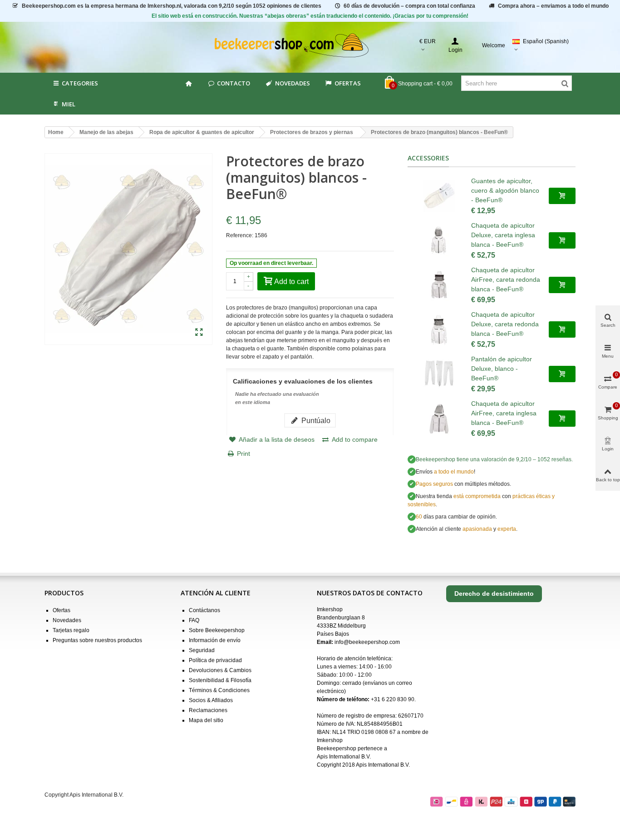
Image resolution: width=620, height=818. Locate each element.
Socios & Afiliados (211, 700)
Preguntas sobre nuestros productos (97, 640)
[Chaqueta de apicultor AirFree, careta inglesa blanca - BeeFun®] (439, 418)
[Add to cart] (562, 196)
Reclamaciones (208, 710)
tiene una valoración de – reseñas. (494, 459)
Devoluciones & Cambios (220, 670)
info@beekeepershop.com (367, 642)
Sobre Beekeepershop (217, 630)
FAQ (194, 620)
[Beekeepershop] (310, 45)
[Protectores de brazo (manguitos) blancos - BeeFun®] (199, 332)
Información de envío (215, 640)
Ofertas (348, 83)
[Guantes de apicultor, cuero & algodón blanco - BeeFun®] (439, 196)
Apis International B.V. (344, 756)
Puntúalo (315, 420)
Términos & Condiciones (219, 690)
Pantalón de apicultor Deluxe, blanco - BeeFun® (501, 368)
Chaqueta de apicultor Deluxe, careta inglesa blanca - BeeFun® (503, 235)
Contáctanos (204, 610)
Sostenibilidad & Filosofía (220, 680)
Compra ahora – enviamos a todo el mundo (553, 6)
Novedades (292, 83)
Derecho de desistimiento (494, 593)
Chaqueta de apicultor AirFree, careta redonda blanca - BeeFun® (505, 279)
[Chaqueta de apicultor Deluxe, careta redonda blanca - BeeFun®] (439, 329)
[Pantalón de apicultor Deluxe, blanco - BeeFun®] (439, 374)
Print (243, 453)
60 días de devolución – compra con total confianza (409, 6)
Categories (80, 83)
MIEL (68, 104)
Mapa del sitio (206, 720)
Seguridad (202, 650)
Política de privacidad (215, 660)
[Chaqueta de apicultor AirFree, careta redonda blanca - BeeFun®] (439, 285)
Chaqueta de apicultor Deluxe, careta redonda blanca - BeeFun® (505, 324)
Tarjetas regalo (71, 630)
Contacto (233, 83)
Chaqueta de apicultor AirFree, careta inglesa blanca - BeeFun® (503, 413)
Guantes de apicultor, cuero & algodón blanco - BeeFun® (505, 190)
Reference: (239, 235)
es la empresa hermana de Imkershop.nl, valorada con (171, 6)
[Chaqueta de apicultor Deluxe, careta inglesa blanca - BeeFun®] (439, 240)
